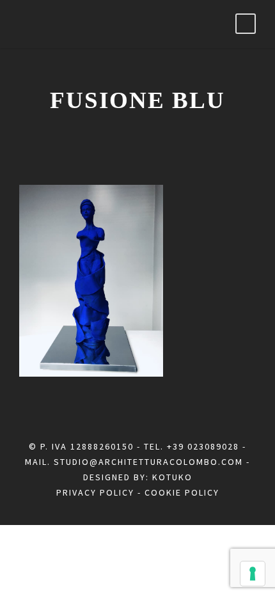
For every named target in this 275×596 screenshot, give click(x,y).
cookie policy (182, 492)
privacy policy (95, 492)
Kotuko (172, 477)
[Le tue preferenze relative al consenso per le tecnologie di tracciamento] (252, 573)
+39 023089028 (203, 446)
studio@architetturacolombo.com (148, 461)
